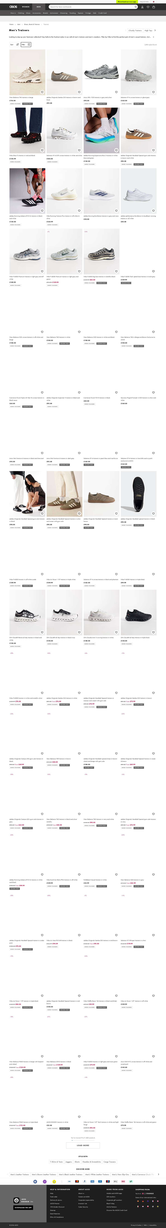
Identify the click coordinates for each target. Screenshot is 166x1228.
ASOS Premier (55, 1203)
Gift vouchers (111, 1197)
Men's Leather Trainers (20, 1174)
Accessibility (153, 1225)
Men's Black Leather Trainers (70, 1174)
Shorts (77, 1162)
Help (51, 1193)
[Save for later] (42, 92)
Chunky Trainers (135, 30)
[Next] (155, 30)
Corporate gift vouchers (114, 1200)
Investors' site (82, 1203)
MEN (39, 7)
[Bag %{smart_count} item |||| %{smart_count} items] (154, 6)
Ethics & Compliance (57, 1217)
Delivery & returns (56, 1200)
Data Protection (55, 1214)
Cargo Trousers (110, 1162)
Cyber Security (83, 1207)
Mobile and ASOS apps (114, 1193)
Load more (83, 1145)
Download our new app (127, 2)
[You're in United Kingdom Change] (153, 1)
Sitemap (52, 1210)
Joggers (69, 1162)
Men (18, 24)
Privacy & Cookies (136, 1225)
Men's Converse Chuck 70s (143, 1174)
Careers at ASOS (84, 1197)
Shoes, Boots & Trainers (32, 24)
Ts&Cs (145, 1225)
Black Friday (111, 1203)
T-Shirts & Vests (56, 1162)
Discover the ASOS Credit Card (117, 1210)
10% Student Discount (57, 1207)
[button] (138, 1201)
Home (11, 24)
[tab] (13, 13)
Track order (53, 1197)
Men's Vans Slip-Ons (120, 1174)
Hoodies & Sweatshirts (92, 1162)
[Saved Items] (148, 6)
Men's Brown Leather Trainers (44, 1174)
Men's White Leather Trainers (97, 1174)
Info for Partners (112, 1207)
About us (81, 1193)
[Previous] (125, 30)
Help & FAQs (144, 2)
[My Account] (142, 6)
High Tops (149, 30)
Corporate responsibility (86, 1200)
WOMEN (25, 7)
